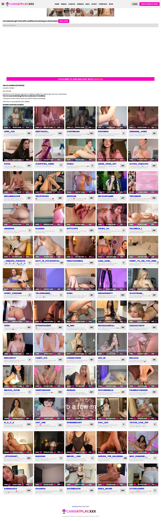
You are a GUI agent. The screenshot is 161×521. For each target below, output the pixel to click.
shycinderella (105, 390)
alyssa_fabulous (138, 164)
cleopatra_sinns (44, 164)
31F (29, 133)
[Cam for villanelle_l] (143, 214)
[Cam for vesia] (18, 311)
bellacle (133, 358)
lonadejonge (74, 358)
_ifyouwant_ (11, 456)
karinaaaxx (10, 488)
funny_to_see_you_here (142, 261)
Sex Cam (86, 506)
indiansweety (105, 293)
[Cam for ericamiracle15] (18, 182)
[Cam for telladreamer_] (49, 279)
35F (122, 295)
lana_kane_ (104, 261)
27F (123, 198)
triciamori (135, 196)
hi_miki (70, 325)
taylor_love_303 (138, 422)
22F (91, 133)
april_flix (9, 131)
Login (135, 4)
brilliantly (10, 358)
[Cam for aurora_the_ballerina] (112, 442)
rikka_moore (105, 488)
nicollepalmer (105, 196)
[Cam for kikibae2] (80, 376)
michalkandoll (106, 325)
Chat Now (64, 21)
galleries (18, 101)
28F (60, 198)
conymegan (73, 131)
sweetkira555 (42, 390)
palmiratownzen (138, 390)
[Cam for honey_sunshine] (18, 279)
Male (87, 4)
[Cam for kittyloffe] (80, 214)
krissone (71, 196)
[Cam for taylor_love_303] (143, 408)
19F (29, 166)
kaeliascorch (136, 325)
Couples (71, 4)
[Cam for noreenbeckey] (80, 408)
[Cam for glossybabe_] (143, 279)
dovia (7, 164)
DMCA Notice (90, 516)
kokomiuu (103, 131)
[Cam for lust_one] (49, 408)
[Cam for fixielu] (80, 150)
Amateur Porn (77, 506)
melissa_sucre (12, 390)
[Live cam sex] (21, 4)
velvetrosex (42, 196)
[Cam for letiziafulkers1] (49, 311)
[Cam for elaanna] (49, 214)
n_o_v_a (9, 422)
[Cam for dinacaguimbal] (80, 247)
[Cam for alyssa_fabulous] (143, 150)
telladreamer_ (43, 293)
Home (57, 4)
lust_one (40, 422)
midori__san (73, 456)
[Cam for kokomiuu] (112, 117)
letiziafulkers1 (43, 325)
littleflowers (136, 488)
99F (60, 392)
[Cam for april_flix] (18, 117)
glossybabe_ (136, 293)
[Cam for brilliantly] (18, 344)
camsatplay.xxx (79, 516)
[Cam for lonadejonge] (80, 344)
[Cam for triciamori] (143, 182)
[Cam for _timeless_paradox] (18, 247)
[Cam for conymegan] (80, 117)
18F (91, 295)
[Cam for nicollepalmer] (112, 182)
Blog (111, 4)
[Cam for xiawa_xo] (112, 214)
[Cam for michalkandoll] (112, 311)
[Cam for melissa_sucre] (18, 376)
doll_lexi (103, 422)
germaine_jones (138, 131)
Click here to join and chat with (80, 79)
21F (154, 133)
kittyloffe (72, 228)
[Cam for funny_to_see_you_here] (143, 247)
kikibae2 (71, 390)
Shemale (80, 4)
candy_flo (41, 358)
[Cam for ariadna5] (18, 214)
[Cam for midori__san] (80, 442)
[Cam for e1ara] (80, 279)
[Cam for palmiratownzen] (143, 376)
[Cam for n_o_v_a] (18, 408)
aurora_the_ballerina (110, 456)
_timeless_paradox (14, 261)
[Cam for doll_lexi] (112, 408)
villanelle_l (135, 228)
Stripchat (103, 4)
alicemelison (73, 488)
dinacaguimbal (75, 261)
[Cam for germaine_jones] (143, 117)
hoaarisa (40, 488)
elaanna (39, 228)
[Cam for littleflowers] (143, 475)
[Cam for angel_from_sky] (112, 150)
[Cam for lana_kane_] (112, 247)
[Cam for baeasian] (49, 442)
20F (91, 263)
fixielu (70, 164)
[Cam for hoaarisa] (49, 475)
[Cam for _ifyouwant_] (18, 442)
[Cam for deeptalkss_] (49, 117)
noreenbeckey (74, 422)
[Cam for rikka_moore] (112, 475)
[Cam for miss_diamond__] (143, 442)
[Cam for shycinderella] (112, 376)
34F (122, 490)
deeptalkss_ (42, 131)
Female (64, 4)
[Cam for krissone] (80, 182)
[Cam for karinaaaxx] (18, 475)
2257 (97, 516)
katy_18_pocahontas (47, 261)
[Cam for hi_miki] (80, 311)
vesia (7, 325)
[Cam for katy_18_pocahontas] (49, 247)
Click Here (6, 101)
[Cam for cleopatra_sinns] (49, 150)
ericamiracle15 (12, 196)
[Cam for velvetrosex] (49, 182)
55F (154, 198)
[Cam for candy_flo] (49, 344)
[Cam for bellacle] (143, 344)
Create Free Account (149, 4)
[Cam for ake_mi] (112, 344)
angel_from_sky (107, 164)
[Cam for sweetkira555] (49, 376)
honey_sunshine (13, 293)
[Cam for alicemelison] (80, 475)
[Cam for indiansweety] (112, 279)
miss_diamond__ (138, 456)
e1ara (70, 293)
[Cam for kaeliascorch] (143, 311)
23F (91, 230)
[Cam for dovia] (18, 150)
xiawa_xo (103, 228)
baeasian (40, 456)
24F (60, 133)
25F (60, 425)
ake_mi (101, 358)
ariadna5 (9, 228)
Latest (94, 4)
